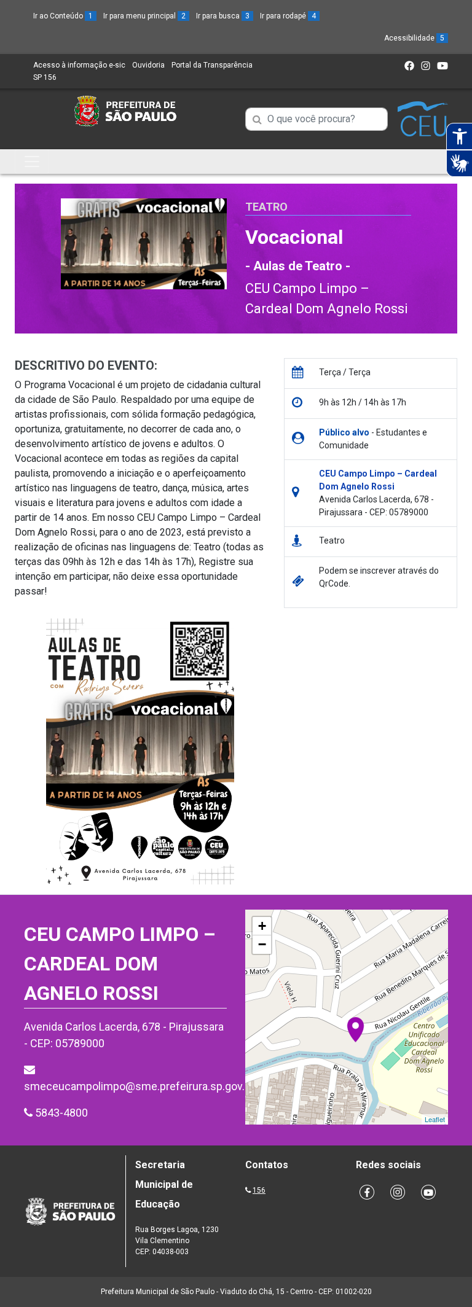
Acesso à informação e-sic (79, 65)
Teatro (266, 206)
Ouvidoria (148, 65)
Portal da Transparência (212, 65)
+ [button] (262, 926)
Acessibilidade (414, 38)
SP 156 (45, 77)
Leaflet (435, 1119)
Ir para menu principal (144, 16)
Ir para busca (223, 16)
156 (259, 1190)
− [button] (262, 944)
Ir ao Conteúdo (63, 16)
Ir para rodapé (288, 16)
